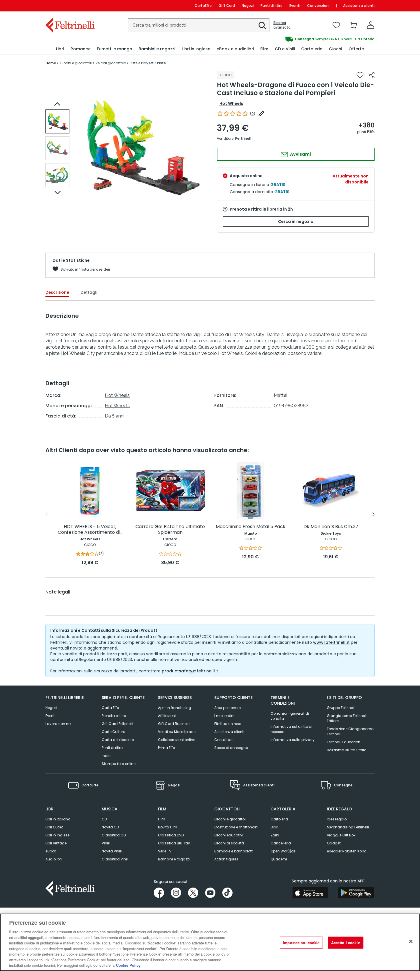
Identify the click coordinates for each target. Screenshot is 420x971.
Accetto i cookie (345, 942)
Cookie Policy (128, 965)
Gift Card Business (174, 723)
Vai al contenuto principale (69, 5)
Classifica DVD (171, 835)
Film (161, 819)
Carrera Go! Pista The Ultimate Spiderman (170, 530)
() (252, 113)
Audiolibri (53, 859)
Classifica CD (114, 835)
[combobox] (198, 25)
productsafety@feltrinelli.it (190, 671)
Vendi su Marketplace (176, 731)
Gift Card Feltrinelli (117, 723)
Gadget (334, 843)
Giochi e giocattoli (230, 819)
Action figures (226, 859)
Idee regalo (337, 819)
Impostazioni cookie (301, 942)
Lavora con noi (58, 723)
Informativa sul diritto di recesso (291, 729)
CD (104, 819)
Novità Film (167, 827)
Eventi (294, 5)
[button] (262, 25)
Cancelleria (281, 843)
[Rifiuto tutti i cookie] (411, 941)
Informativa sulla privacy (293, 739)
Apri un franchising (174, 707)
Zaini (275, 835)
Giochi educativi (228, 835)
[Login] (370, 25)
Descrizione (57, 292)
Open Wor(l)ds (283, 851)
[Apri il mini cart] (353, 25)
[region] (210, 942)
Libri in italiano (57, 819)
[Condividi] (372, 75)
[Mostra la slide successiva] (57, 192)
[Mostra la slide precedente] (57, 104)
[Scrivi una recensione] (261, 113)
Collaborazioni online (176, 739)
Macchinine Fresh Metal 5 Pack (250, 527)
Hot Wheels (231, 103)
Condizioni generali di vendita (290, 716)
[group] (292, 39)
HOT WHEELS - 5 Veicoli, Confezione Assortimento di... (90, 530)
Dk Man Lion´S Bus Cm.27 (330, 527)
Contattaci (223, 739)
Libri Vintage (56, 843)
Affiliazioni (167, 715)
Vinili (106, 843)
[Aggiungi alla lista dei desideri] (360, 75)
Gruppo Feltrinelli (341, 707)
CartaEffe (203, 5)
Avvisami (300, 154)
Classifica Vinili (115, 859)
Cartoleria (279, 819)
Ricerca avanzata (282, 25)
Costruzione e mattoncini (236, 827)
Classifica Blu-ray (174, 843)
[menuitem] (60, 49)
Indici (106, 755)
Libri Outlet (54, 827)
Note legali (57, 592)
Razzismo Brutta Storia (347, 750)
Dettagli (89, 292)
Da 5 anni (114, 416)
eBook (50, 851)
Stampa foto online (118, 763)
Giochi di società (229, 843)
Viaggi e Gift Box (341, 835)
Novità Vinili (112, 851)
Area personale (227, 707)
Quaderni (279, 859)
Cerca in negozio (295, 221)
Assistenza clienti (359, 5)
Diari (274, 827)
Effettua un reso (227, 723)
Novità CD (110, 827)
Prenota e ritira (114, 715)
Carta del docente (118, 739)
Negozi (248, 5)
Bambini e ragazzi (174, 859)
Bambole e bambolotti (233, 851)
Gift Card (227, 5)
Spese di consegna (231, 747)
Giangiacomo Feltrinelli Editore (347, 718)
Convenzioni (318, 5)
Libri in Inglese (57, 835)
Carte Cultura (113, 731)
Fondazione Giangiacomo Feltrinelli (350, 731)
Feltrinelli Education (343, 742)
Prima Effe (166, 747)
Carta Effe (110, 707)
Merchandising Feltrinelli (348, 827)
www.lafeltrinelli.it (331, 642)
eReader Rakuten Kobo (346, 851)
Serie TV (164, 851)
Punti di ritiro (272, 5)
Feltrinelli (243, 138)
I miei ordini (224, 715)
